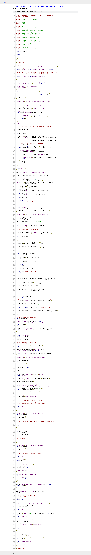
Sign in (88, 2)
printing (61, 6)
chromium (16, 6)
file (40, 11)
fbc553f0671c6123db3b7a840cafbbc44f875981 (43, 6)
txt (85, 552)
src (28, 6)
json (89, 552)
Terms (15, 553)
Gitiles (8, 553)
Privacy (11, 553)
